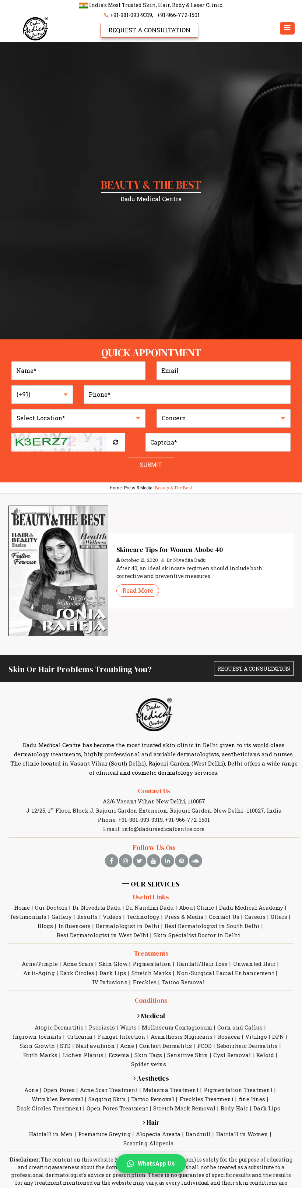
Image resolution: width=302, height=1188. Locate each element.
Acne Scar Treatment (109, 1090)
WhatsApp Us (156, 1163)
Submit (151, 464)
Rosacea (229, 1036)
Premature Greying (104, 1134)
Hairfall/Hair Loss (202, 963)
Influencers (74, 926)
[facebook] (111, 860)
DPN (278, 1036)
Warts (128, 1027)
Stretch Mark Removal (184, 1108)
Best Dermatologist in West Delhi (102, 935)
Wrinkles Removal (57, 1099)
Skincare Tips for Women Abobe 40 (169, 549)
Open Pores (59, 1090)
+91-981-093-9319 (130, 14)
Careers (255, 916)
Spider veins (148, 1064)
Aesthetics (152, 1078)
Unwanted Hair (254, 963)
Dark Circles (77, 973)
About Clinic (196, 907)
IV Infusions (109, 982)
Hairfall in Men (51, 1134)
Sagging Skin (107, 1099)
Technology (143, 916)
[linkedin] (167, 860)
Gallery (62, 916)
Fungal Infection (121, 1036)
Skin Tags (148, 1055)
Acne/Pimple (40, 963)
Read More (137, 590)
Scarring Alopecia (148, 1143)
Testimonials (28, 916)
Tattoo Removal (183, 982)
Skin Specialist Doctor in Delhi (197, 935)
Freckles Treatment (206, 1099)
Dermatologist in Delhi (127, 926)
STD (65, 1045)
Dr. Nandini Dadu (150, 907)
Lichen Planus (83, 1055)
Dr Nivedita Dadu (185, 560)
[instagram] (125, 860)
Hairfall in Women (242, 1134)
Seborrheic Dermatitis (247, 1045)
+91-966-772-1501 (178, 14)
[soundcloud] (195, 860)
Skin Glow (113, 963)
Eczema (119, 1055)
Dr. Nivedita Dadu (97, 907)
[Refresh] (115, 442)
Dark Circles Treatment (49, 1108)
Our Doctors (51, 907)
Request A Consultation (149, 30)
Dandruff (198, 1134)
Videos (112, 916)
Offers (279, 916)
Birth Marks (40, 1055)
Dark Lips (112, 973)
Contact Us (154, 790)
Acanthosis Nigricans (182, 1036)
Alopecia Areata (158, 1134)
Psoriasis (102, 1027)
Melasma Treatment (171, 1090)
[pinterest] (181, 860)
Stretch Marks (151, 973)
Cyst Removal (232, 1055)
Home (116, 487)
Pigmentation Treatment (238, 1090)
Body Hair (234, 1108)
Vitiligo (256, 1036)
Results (87, 916)
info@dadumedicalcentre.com (163, 828)
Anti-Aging (39, 973)
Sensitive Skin (187, 1055)
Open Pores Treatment (117, 1108)
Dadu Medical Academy (251, 907)
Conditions (151, 1000)
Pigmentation (152, 963)
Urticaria (79, 1036)
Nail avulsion (95, 1045)
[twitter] (139, 860)
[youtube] (153, 860)
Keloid (265, 1055)
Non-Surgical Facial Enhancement (225, 973)
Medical (152, 1015)
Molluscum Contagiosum (177, 1027)
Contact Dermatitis (165, 1045)
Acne (127, 1045)
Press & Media (138, 487)
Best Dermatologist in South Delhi (212, 926)
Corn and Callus (240, 1027)
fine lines (252, 1099)
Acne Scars (78, 963)
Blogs (45, 926)
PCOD (204, 1045)
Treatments (151, 953)
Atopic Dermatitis (59, 1027)
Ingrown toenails (37, 1036)
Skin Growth (37, 1045)
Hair (152, 1122)
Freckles (145, 982)
